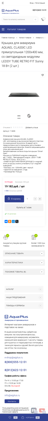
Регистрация (40, 3)
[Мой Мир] (13, 221)
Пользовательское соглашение (15, 408)
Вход (31, 3)
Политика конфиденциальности (15, 410)
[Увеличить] (24, 94)
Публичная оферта (10, 412)
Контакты (12, 401)
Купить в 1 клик (24, 207)
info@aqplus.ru (12, 395)
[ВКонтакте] (6, 221)
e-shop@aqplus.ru (14, 357)
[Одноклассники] (9, 221)
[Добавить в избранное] (42, 75)
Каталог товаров (16, 29)
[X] (16, 221)
